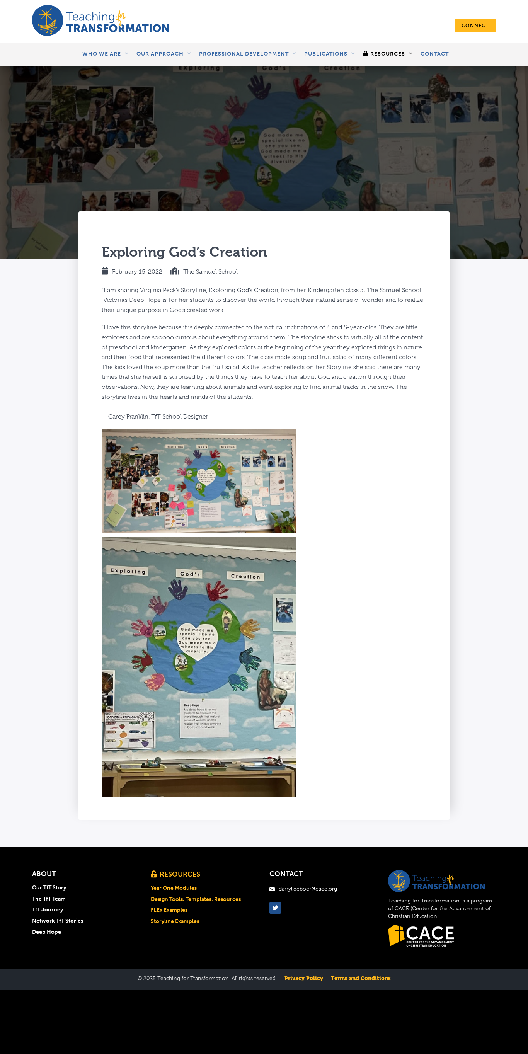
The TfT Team (49, 899)
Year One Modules (174, 888)
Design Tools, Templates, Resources (196, 899)
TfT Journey (47, 910)
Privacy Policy (303, 978)
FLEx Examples (169, 910)
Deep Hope (46, 932)
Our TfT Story (49, 888)
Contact (435, 54)
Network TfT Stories (57, 921)
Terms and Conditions (361, 978)
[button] (105, 54)
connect (475, 25)
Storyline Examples (175, 921)
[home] (100, 21)
